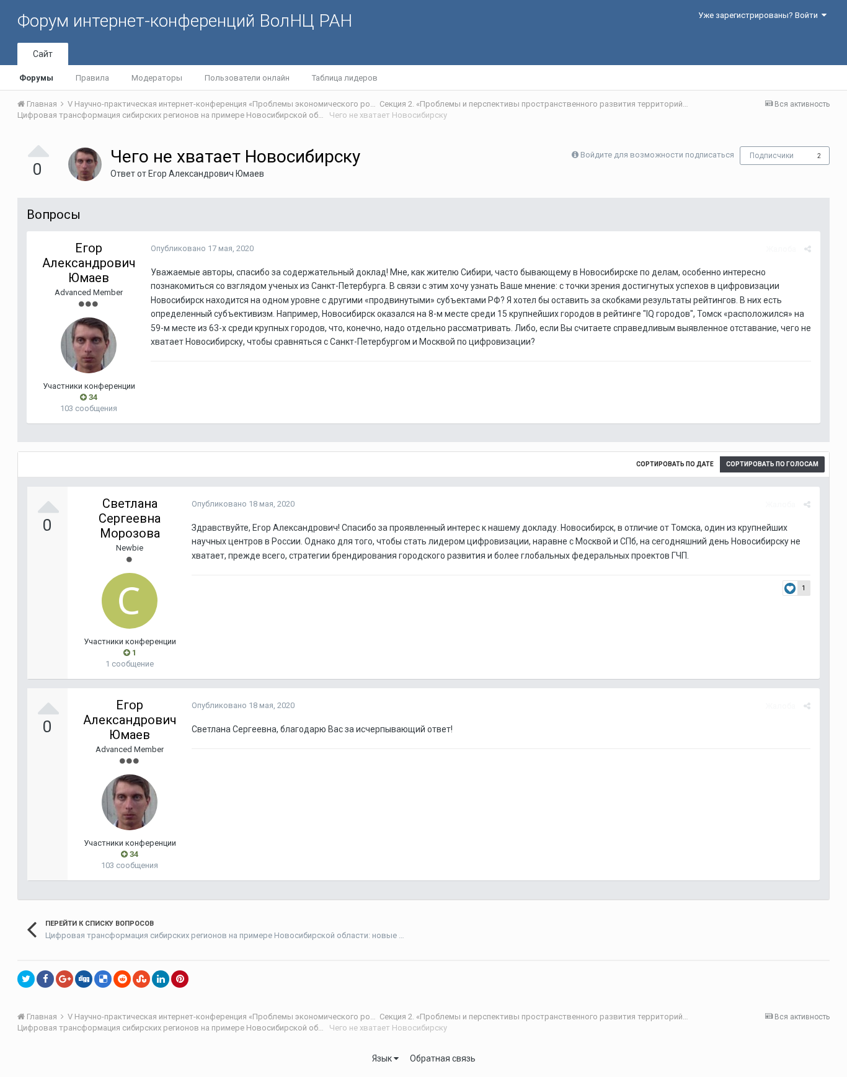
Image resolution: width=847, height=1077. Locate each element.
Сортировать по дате (675, 464)
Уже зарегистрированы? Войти (760, 15)
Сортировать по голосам (772, 464)
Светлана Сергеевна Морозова (130, 518)
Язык (383, 1058)
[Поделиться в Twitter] (26, 979)
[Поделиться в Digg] (83, 979)
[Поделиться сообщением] (807, 249)
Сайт (43, 54)
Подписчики (772, 155)
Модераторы (156, 77)
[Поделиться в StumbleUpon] (141, 979)
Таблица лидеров (345, 77)
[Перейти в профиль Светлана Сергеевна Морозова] (129, 601)
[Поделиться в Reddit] (122, 979)
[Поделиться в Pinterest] (179, 979)
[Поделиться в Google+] (64, 979)
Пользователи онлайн (247, 77)
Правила (92, 77)
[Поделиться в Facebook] (45, 979)
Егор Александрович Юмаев (206, 174)
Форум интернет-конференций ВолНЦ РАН (184, 21)
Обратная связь (443, 1058)
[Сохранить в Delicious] (103, 979)
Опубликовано (202, 248)
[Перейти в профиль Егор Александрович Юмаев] (85, 164)
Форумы (36, 77)
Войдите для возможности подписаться (657, 154)
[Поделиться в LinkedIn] (160, 979)
